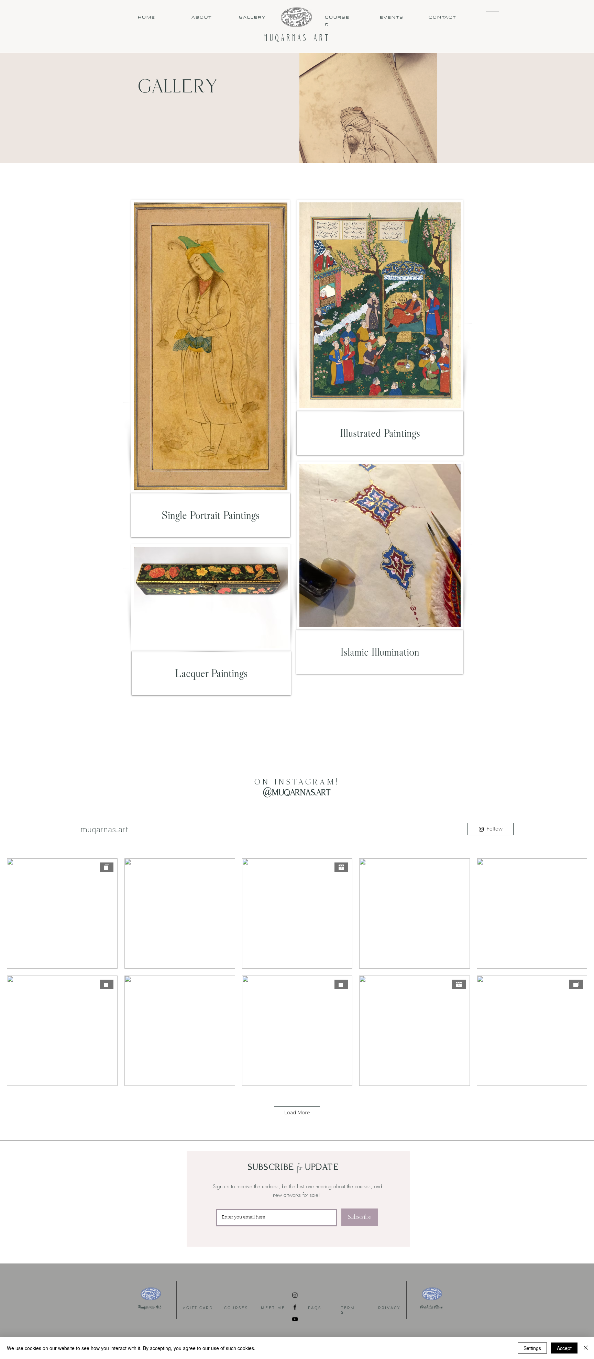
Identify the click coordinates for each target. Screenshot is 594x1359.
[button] (492, 11)
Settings (532, 1348)
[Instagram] (295, 1295)
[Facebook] (295, 1307)
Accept (564, 1348)
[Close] (586, 1348)
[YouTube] (295, 1319)
